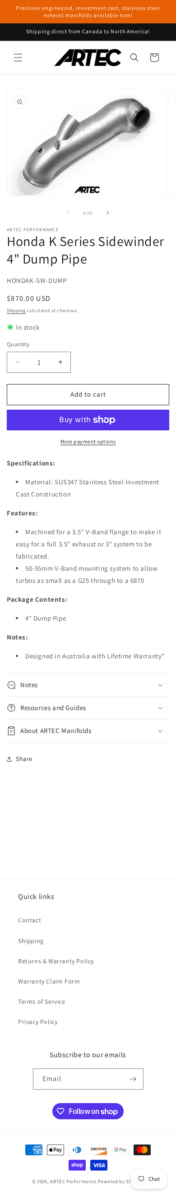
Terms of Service (41, 1001)
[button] (18, 57)
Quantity (18, 344)
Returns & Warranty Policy (56, 961)
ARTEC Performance (73, 1181)
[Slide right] (108, 213)
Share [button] (24, 759)
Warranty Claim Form (49, 981)
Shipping (16, 310)
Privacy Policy (37, 1022)
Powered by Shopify (121, 1181)
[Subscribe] (133, 1079)
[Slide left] (68, 213)
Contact (29, 920)
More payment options (88, 441)
